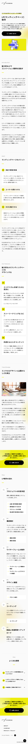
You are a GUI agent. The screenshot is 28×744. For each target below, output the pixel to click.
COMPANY (7, 728)
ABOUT (6, 725)
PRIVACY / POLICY (9, 730)
